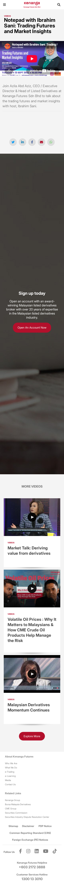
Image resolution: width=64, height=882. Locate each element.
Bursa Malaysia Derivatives (18, 804)
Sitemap (13, 826)
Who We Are (11, 763)
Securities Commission (16, 812)
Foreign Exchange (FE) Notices (30, 839)
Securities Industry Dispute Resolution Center (27, 817)
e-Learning (10, 776)
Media (8, 780)
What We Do (11, 767)
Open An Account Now (32, 327)
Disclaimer (28, 826)
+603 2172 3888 (32, 867)
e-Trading (9, 771)
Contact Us (10, 784)
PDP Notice (45, 826)
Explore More (32, 736)
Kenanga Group (12, 800)
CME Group (10, 808)
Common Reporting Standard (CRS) (30, 832)
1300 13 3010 (32, 879)
